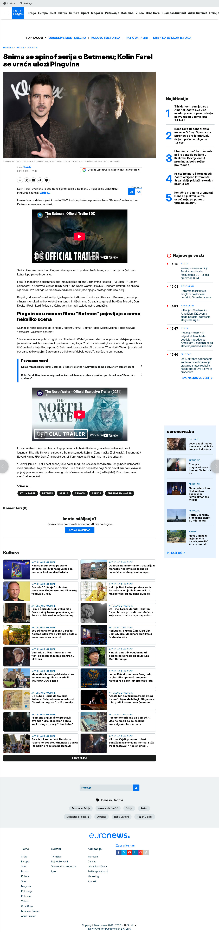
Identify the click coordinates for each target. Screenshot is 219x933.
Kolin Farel (28, 493)
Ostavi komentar (79, 530)
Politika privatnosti (98, 871)
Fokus (184, 263)
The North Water (119, 493)
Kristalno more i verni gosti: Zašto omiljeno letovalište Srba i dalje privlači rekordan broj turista (193, 179)
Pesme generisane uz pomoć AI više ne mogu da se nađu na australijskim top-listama (129, 721)
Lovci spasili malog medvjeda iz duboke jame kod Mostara (201, 446)
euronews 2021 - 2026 (108, 925)
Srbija (32, 13)
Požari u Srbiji (144, 816)
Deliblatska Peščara (78, 816)
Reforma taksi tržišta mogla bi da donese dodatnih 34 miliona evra (196, 294)
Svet (53, 13)
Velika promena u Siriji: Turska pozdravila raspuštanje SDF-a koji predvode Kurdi (195, 273)
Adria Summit (197, 13)
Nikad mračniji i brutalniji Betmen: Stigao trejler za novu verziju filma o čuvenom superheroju (77, 366)
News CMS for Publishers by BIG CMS (109, 928)
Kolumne (127, 13)
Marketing (93, 876)
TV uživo (56, 856)
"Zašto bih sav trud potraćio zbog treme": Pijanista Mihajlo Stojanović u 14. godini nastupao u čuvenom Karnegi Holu (132, 699)
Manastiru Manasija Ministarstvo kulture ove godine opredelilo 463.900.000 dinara (52, 677)
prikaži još (79, 758)
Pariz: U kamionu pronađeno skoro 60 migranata (199, 517)
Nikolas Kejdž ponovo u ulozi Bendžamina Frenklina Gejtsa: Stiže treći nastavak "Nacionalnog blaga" (131, 742)
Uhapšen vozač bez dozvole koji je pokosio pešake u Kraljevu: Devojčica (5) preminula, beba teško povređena (193, 158)
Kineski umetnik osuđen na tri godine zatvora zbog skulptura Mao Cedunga (129, 656)
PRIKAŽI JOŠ (174, 552)
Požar (144, 808)
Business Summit (174, 13)
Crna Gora (153, 13)
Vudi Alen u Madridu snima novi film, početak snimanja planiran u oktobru (52, 656)
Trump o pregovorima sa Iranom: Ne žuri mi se (200, 469)
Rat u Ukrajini (137, 37)
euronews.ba (180, 431)
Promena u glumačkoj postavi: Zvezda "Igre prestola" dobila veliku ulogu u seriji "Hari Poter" (52, 721)
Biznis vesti (187, 286)
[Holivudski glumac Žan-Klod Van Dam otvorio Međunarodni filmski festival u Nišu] (94, 635)
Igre (53, 871)
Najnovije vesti (59, 861)
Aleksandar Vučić (108, 808)
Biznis (62, 13)
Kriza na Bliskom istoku (172, 37)
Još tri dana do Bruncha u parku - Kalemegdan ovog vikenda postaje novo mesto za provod (54, 634)
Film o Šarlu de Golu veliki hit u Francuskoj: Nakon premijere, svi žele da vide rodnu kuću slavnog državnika (52, 612)
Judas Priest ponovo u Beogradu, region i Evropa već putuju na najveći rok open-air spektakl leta (131, 677)
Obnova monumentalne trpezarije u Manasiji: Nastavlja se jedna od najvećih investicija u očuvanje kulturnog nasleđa (132, 569)
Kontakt (92, 881)
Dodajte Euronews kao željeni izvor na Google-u (113, 169)
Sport (85, 13)
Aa (131, 192)
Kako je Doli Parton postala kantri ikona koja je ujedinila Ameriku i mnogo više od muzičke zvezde (130, 590)
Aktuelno (194, 460)
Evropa (43, 13)
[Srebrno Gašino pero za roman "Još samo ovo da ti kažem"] (4, 466)
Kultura (74, 13)
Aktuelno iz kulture (43, 562)
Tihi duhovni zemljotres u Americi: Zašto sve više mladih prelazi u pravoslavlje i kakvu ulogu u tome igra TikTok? (194, 113)
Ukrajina (101, 816)
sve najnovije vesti (196, 377)
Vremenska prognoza (63, 866)
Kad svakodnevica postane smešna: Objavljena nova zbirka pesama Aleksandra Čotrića (52, 569)
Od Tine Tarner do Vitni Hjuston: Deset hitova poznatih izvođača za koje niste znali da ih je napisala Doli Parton (131, 612)
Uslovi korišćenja (97, 866)
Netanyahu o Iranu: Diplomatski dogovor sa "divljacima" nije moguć (200, 494)
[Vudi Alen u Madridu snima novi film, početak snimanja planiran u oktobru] (16, 656)
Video (140, 13)
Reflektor (32, 47)
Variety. (44, 192)
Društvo (186, 354)
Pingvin (80, 493)
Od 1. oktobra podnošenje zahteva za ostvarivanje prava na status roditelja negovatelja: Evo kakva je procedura (196, 365)
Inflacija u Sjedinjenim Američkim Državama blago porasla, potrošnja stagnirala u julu (195, 315)
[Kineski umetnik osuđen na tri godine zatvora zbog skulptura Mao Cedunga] (94, 656)
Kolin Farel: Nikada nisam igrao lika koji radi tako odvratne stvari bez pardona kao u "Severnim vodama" (78, 377)
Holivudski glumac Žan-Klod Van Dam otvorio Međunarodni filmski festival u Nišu (130, 634)
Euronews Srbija (81, 808)
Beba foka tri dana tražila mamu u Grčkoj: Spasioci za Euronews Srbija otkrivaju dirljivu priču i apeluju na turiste (192, 135)
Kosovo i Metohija (105, 37)
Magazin (97, 13)
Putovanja (112, 13)
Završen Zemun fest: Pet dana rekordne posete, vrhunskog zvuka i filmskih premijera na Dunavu (54, 742)
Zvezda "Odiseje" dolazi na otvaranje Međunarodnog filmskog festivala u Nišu (54, 590)
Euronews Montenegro (67, 37)
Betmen (47, 493)
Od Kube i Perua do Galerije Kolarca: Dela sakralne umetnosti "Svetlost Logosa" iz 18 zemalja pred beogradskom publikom (52, 699)
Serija (63, 493)
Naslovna (8, 47)
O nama (92, 861)
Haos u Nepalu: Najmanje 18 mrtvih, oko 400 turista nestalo (198, 540)
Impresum (93, 856)
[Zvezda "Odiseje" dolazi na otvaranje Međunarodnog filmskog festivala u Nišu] (16, 591)
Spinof (96, 493)
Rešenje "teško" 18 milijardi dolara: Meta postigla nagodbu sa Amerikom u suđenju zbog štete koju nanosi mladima (197, 339)
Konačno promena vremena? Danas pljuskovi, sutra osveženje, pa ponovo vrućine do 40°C (193, 198)
